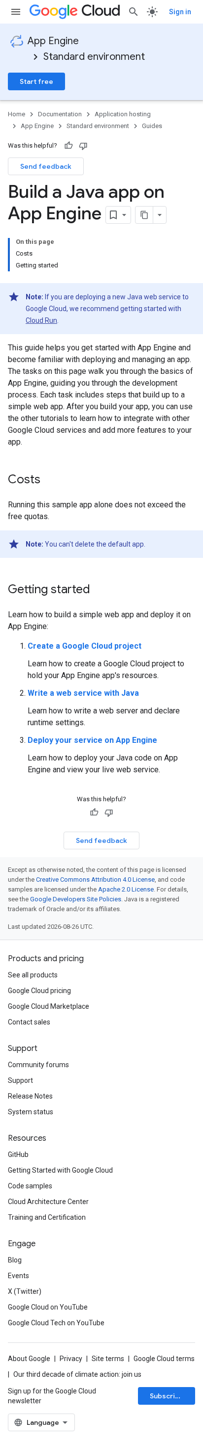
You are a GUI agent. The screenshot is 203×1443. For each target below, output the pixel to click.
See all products (33, 975)
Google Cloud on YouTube (48, 1307)
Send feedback (45, 166)
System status (30, 1112)
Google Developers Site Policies (75, 899)
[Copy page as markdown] (144, 215)
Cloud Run (41, 320)
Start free (36, 81)
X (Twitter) (24, 1291)
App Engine (53, 41)
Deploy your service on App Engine (92, 740)
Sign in (180, 12)
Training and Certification (47, 1217)
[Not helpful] (83, 145)
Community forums (38, 1065)
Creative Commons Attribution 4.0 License (95, 879)
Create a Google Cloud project (84, 646)
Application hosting (123, 114)
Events (18, 1276)
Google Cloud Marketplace (48, 1006)
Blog (15, 1260)
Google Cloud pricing (39, 991)
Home (16, 114)
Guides (152, 126)
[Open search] (133, 12)
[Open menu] (16, 12)
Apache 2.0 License (126, 889)
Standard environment (94, 57)
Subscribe (167, 1395)
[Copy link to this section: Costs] (50, 480)
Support (20, 1080)
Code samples (30, 1186)
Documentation (60, 114)
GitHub (18, 1154)
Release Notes (30, 1096)
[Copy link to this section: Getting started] (100, 590)
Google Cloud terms (164, 1359)
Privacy (71, 1359)
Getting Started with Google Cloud (60, 1170)
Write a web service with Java (83, 693)
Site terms (108, 1359)
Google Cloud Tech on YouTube (56, 1323)
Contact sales (29, 1022)
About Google (29, 1359)
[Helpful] (68, 145)
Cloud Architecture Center (48, 1202)
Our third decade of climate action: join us (77, 1374)
